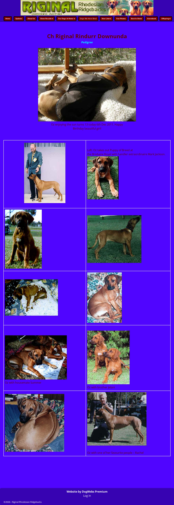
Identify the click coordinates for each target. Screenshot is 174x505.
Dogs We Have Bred (88, 19)
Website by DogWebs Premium (87, 491)
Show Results (46, 19)
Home (7, 19)
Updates (18, 19)
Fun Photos (121, 19)
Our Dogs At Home (65, 19)
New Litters (106, 19)
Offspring (165, 19)
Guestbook (151, 19)
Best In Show (136, 19)
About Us (31, 19)
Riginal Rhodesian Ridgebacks (27, 501)
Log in (87, 496)
